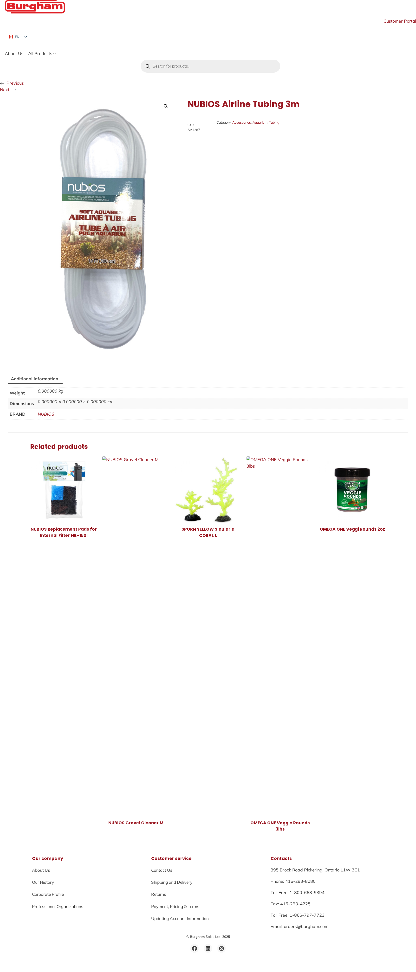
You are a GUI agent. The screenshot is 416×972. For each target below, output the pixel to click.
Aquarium (260, 122)
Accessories (241, 122)
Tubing (274, 122)
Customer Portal (400, 21)
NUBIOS (46, 414)
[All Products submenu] (54, 53)
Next (4, 89)
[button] (166, 106)
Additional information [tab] (34, 378)
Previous (15, 83)
